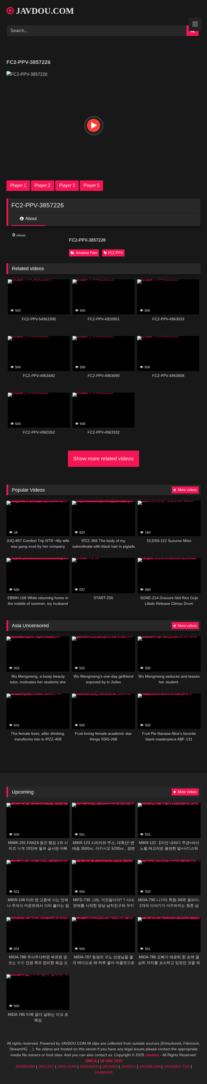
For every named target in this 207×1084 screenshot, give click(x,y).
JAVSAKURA (149, 1066)
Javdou (152, 1055)
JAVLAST (46, 1066)
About (31, 218)
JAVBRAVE (103, 1072)
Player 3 (67, 185)
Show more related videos (103, 458)
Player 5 (91, 185)
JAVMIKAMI (25, 1066)
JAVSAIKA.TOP (177, 1066)
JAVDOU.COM (44, 11)
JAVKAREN (89, 1066)
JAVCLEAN (66, 1066)
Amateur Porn (86, 253)
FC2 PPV (115, 253)
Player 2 (42, 185)
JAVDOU (128, 1066)
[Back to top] (190, 1068)
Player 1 (18, 185)
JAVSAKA (110, 1066)
